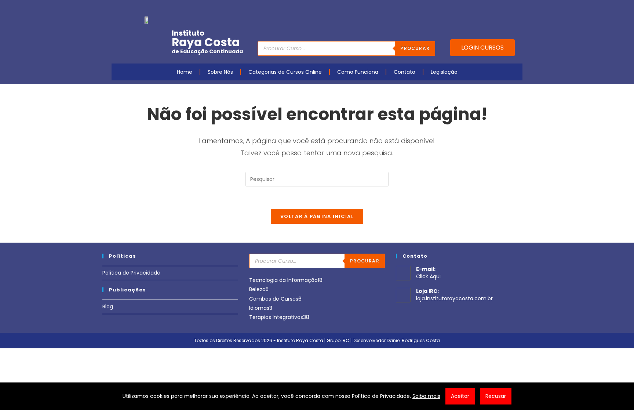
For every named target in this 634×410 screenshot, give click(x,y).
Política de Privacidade (131, 272)
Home (184, 72)
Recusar (495, 396)
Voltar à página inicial (317, 216)
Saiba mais (426, 396)
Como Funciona (357, 72)
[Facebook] (461, 8)
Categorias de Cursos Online (285, 72)
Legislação (444, 72)
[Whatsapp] (506, 8)
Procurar (415, 48)
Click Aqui (428, 276)
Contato (404, 72)
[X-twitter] (517, 8)
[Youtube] (472, 8)
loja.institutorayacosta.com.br (454, 298)
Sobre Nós (220, 72)
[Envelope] (495, 8)
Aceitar (460, 396)
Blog (107, 306)
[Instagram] (483, 8)
